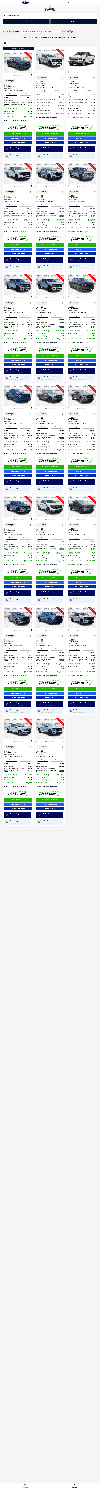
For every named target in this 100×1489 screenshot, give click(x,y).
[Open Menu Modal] (6, 2)
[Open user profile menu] (94, 2)
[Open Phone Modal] (81, 2)
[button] (31, 75)
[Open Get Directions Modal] (68, 2)
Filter (75, 21)
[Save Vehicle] (30, 81)
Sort (27, 21)
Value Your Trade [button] (18, 142)
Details (25, 94)
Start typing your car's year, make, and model (37, 31)
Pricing (11, 94)
